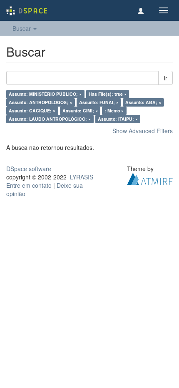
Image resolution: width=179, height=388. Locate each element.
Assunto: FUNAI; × (99, 102)
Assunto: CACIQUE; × (32, 110)
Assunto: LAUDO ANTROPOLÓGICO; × (50, 119)
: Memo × (114, 110)
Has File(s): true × (108, 94)
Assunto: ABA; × (143, 102)
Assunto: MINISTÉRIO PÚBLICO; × (45, 94)
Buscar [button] (22, 28)
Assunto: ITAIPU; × (118, 119)
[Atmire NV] (150, 178)
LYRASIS (81, 177)
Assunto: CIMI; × (80, 110)
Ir (165, 78)
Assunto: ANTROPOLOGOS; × (40, 102)
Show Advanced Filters (142, 131)
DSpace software (28, 168)
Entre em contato (29, 185)
